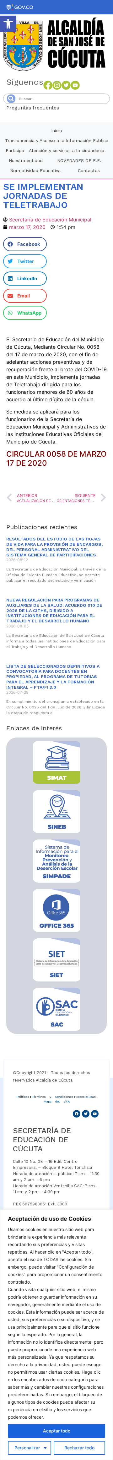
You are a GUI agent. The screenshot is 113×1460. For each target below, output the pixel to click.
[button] (8, 24)
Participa (15, 150)
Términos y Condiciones (52, 1096)
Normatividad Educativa (35, 170)
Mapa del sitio (57, 1101)
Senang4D (74, 108)
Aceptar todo (56, 1430)
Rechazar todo (79, 1447)
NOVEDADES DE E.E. (79, 160)
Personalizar (27, 1447)
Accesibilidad (86, 1096)
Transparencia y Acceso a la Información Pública (56, 140)
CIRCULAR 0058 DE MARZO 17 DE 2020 (56, 458)
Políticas (23, 1096)
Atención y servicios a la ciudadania (66, 150)
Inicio (56, 130)
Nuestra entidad (26, 160)
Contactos (89, 170)
